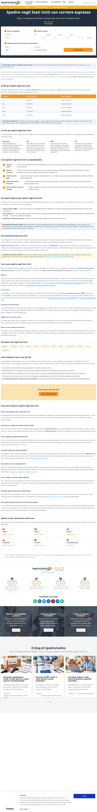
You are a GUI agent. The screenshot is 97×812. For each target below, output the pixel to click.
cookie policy (48, 802)
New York (4, 346)
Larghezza (60, 34)
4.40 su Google (59, 570)
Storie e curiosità (57, 695)
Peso (35, 34)
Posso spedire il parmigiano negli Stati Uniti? (69, 283)
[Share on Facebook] (39, 601)
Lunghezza (48, 34)
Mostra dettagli (24, 809)
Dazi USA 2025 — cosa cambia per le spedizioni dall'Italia (58, 256)
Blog (64, 2)
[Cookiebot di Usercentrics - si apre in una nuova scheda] (9, 809)
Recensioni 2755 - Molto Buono (48, 572)
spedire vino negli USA (32, 472)
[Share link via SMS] (62, 601)
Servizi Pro (29, 4)
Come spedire (29, 2)
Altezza (71, 34)
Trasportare (12, 695)
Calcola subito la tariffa (48, 394)
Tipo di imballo (8, 34)
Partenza (7, 47)
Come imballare (48, 630)
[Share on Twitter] (44, 601)
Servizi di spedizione (42, 2)
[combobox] (19, 49)
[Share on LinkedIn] (48, 601)
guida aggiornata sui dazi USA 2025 (38, 458)
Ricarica (71, 2)
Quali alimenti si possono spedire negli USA (40, 285)
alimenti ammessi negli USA (16, 472)
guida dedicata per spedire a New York (53, 496)
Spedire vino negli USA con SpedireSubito (62, 298)
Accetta (84, 796)
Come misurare (80, 630)
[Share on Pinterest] (53, 601)
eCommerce (85, 693)
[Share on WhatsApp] (35, 601)
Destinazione (37, 47)
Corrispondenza (19, 695)
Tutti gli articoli (48, 701)
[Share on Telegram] (57, 601)
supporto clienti (59, 555)
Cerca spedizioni (56, 2)
